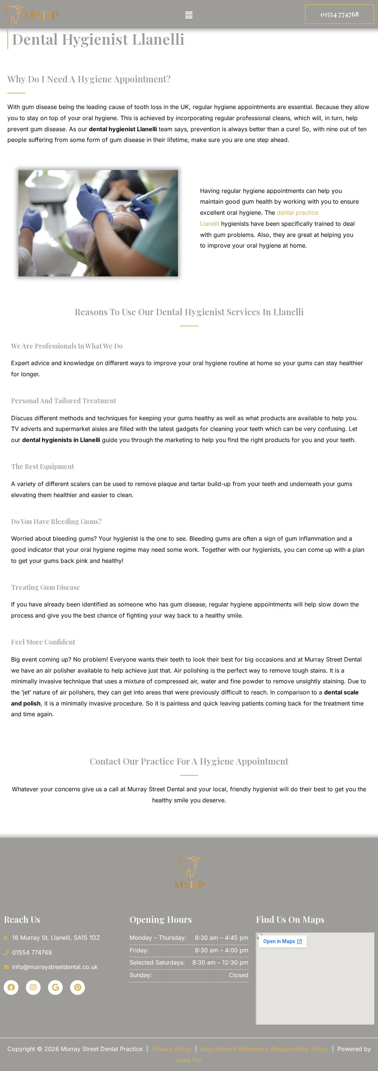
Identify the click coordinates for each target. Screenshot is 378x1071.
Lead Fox (189, 1060)
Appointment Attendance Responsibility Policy (264, 1049)
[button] (189, 15)
